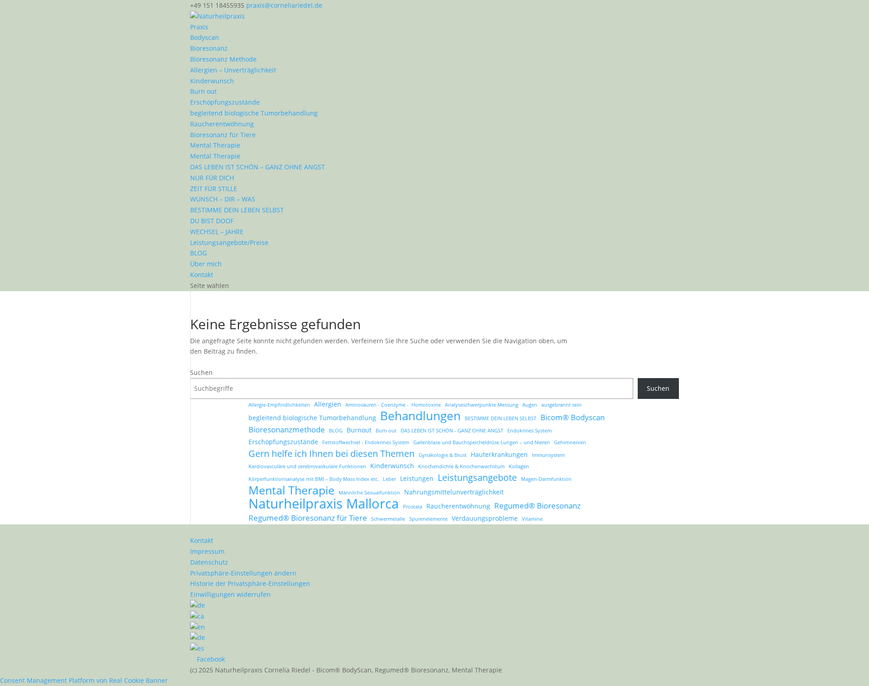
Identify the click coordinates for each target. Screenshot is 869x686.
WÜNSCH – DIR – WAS (222, 199)
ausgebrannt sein (561, 405)
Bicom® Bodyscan (572, 417)
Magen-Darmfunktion (546, 479)
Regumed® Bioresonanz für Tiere (307, 518)
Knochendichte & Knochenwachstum (461, 466)
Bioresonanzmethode (286, 429)
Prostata (412, 507)
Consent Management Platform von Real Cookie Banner (84, 680)
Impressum (207, 551)
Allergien (327, 404)
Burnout (359, 430)
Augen (529, 405)
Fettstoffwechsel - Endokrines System (365, 442)
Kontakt (201, 274)
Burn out (203, 91)
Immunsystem (548, 455)
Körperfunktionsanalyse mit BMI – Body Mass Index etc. (313, 479)
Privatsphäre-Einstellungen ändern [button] (243, 573)
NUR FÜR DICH (212, 177)
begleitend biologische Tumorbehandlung (254, 113)
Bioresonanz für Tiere (223, 134)
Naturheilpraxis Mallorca (323, 504)
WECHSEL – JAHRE (217, 231)
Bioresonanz (209, 48)
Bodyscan (204, 37)
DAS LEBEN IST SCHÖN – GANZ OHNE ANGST (257, 167)
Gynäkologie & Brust (443, 455)
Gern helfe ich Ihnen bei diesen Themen (331, 453)
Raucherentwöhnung (222, 124)
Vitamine (532, 519)
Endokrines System (529, 430)
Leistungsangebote (477, 477)
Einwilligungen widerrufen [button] (230, 594)
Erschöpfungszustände (225, 102)
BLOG (198, 253)
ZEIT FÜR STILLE (213, 188)
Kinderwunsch (212, 81)
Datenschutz (209, 562)
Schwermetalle (388, 519)
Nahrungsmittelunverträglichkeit (454, 492)
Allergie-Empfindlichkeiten (279, 405)
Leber (389, 479)
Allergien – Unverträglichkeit (233, 70)
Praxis (199, 27)
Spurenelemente (428, 519)
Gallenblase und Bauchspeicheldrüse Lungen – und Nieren (481, 442)
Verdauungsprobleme (485, 518)
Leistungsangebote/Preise (229, 242)
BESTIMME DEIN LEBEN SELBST (237, 210)
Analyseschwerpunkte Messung (481, 405)
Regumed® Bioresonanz (537, 505)
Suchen (201, 372)
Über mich (206, 263)
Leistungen (417, 478)
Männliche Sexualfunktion (369, 492)
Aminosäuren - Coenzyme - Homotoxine (393, 405)
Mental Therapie (215, 145)
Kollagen (519, 466)
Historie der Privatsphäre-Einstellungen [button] (250, 583)
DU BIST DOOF (212, 220)
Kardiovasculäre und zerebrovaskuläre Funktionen (307, 466)
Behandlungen (420, 416)
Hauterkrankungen (499, 454)
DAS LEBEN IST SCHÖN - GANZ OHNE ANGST (452, 430)
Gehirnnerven (570, 442)
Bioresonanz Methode (223, 59)
